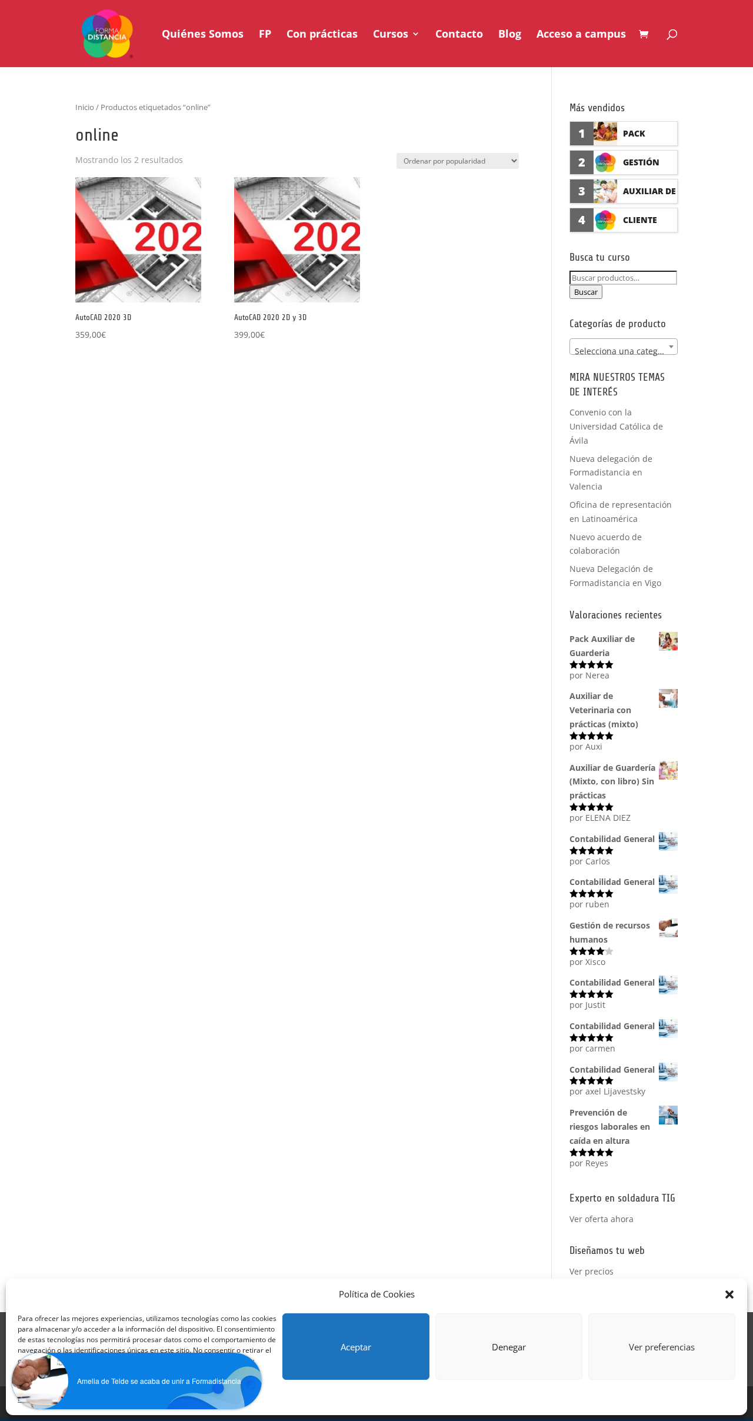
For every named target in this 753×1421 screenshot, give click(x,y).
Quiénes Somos (203, 35)
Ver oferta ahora (601, 1218)
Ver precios (591, 1271)
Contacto (459, 35)
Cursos (390, 35)
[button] (729, 1294)
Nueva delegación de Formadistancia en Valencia (610, 472)
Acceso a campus (581, 35)
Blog (509, 35)
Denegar (509, 1347)
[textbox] (623, 351)
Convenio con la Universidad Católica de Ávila (616, 426)
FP (265, 35)
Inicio (84, 107)
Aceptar (356, 1347)
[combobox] (623, 346)
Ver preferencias (662, 1347)
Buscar (586, 292)
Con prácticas (322, 35)
